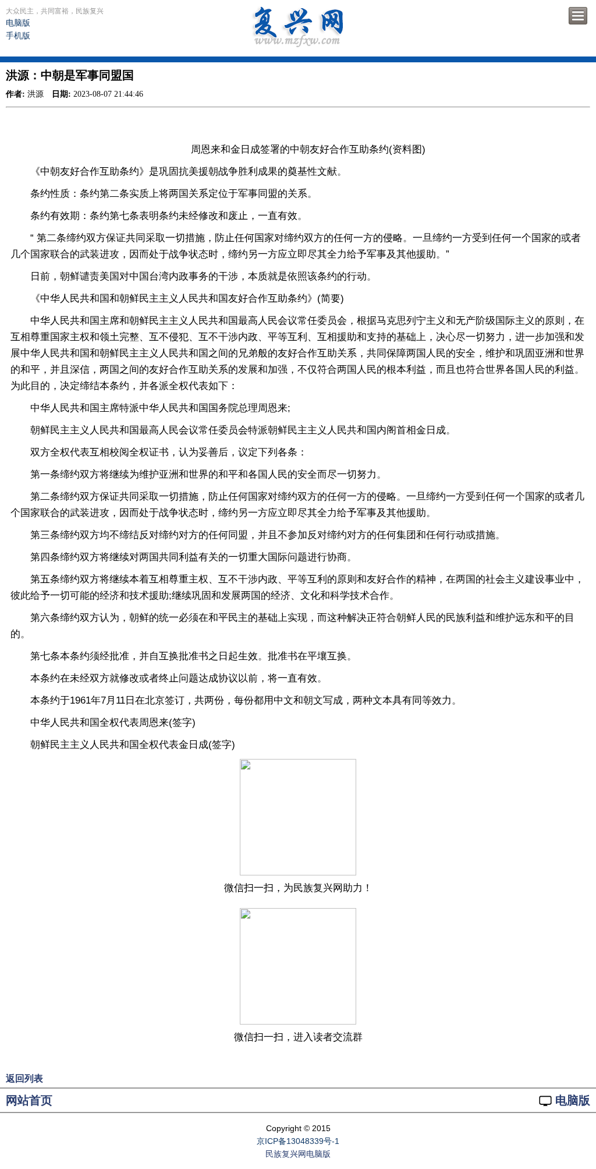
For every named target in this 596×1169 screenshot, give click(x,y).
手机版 (18, 35)
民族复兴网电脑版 (298, 1154)
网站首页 (29, 1100)
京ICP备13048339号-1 (298, 1141)
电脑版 (18, 22)
